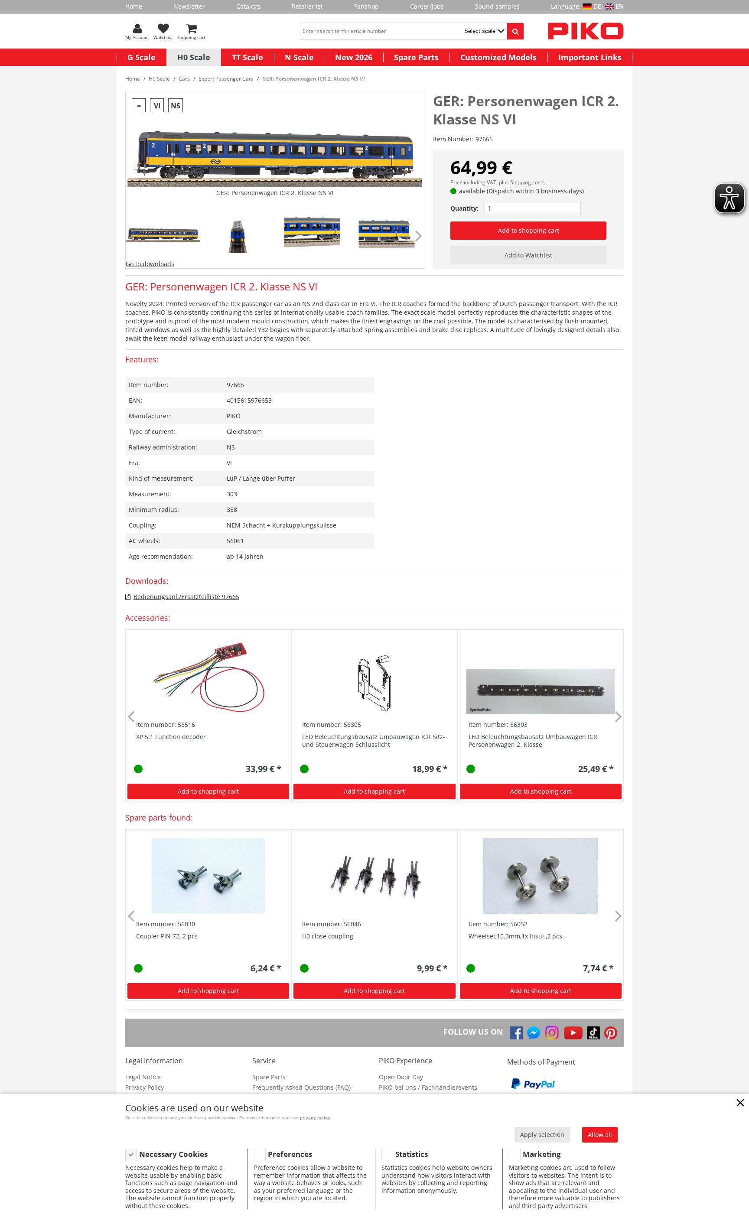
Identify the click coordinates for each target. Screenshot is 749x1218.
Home (133, 6)
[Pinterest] (610, 1032)
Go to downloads (150, 264)
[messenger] (533, 1032)
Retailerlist (307, 6)
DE (597, 6)
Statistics (411, 1154)
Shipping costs (527, 182)
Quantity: (464, 208)
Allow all (600, 1134)
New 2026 (353, 57)
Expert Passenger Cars (226, 78)
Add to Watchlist (528, 255)
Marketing (542, 1154)
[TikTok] (593, 1032)
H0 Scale (193, 57)
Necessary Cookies (173, 1154)
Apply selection (542, 1134)
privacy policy (315, 1117)
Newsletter (189, 6)
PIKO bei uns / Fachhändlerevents (428, 1087)
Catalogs (248, 6)
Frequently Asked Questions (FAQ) (301, 1087)
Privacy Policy (144, 1087)
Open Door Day (401, 1077)
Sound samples (497, 6)
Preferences (290, 1154)
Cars (184, 78)
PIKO (234, 416)
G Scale (141, 57)
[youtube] (573, 1032)
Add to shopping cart (528, 230)
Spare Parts (416, 57)
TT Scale (247, 57)
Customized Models (498, 57)
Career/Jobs (427, 6)
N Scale (299, 57)
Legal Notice (143, 1077)
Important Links (590, 57)
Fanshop (366, 6)
